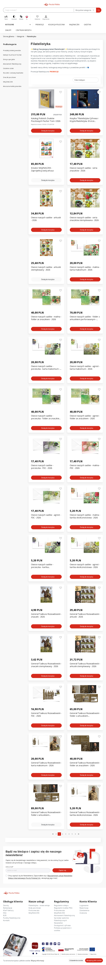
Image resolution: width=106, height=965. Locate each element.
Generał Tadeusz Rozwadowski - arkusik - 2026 (85, 615)
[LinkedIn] (51, 944)
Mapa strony (93, 954)
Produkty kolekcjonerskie (12, 50)
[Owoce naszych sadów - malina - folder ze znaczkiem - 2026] (46, 297)
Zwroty (6, 905)
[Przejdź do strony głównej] (51, 4)
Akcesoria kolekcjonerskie (12, 86)
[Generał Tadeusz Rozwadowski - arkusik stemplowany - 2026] (85, 644)
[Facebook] (43, 944)
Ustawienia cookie (76, 960)
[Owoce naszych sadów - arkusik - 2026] (46, 198)
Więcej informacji (37, 960)
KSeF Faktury (8, 910)
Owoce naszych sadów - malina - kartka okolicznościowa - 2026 (85, 516)
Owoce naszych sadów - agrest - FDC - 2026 (46, 516)
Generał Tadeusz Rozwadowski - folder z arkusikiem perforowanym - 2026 (85, 714)
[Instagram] (47, 944)
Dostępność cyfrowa (62, 925)
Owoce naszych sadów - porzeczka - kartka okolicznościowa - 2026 (42, 566)
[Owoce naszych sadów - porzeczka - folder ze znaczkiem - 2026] (46, 396)
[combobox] (85, 10)
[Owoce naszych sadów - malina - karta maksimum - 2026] (85, 247)
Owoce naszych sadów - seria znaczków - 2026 (83, 169)
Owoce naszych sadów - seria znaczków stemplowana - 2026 (84, 219)
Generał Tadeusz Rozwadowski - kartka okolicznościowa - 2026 (85, 813)
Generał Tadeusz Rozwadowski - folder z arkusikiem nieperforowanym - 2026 (46, 814)
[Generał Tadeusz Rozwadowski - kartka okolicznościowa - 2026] (85, 792)
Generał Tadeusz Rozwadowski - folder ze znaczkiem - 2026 (85, 764)
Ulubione (83, 913)
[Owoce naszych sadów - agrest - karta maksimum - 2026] (85, 346)
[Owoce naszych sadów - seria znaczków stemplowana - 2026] (85, 198)
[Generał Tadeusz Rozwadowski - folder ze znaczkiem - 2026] (85, 743)
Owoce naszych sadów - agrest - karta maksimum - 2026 (85, 367)
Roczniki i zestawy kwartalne (13, 73)
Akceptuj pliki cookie (94, 960)
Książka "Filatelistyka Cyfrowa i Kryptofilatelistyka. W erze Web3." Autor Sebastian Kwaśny (85, 120)
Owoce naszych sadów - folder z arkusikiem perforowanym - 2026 (85, 318)
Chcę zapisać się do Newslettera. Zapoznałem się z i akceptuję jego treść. (40, 877)
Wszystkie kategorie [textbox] (83, 10)
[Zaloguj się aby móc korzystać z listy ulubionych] (61, 92)
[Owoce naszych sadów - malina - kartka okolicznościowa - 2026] (85, 495)
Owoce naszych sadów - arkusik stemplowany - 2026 (46, 268)
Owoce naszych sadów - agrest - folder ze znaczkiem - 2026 (85, 417)
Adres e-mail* (9, 867)
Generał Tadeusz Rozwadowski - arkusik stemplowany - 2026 (85, 665)
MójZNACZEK (8, 82)
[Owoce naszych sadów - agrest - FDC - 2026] (46, 495)
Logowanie (84, 905)
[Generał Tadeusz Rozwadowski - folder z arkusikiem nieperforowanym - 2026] (46, 792)
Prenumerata (34, 910)
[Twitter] (55, 944)
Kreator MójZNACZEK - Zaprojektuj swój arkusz (42, 169)
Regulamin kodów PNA (63, 908)
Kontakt (6, 920)
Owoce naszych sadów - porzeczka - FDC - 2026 (42, 466)
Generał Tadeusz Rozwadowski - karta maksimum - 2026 (46, 764)
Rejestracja (84, 908)
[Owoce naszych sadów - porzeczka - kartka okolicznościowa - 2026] (46, 545)
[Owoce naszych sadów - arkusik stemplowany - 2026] (46, 247)
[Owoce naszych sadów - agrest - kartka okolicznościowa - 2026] (85, 545)
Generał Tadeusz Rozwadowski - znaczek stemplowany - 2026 (46, 665)
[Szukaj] (98, 10)
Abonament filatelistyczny (12, 64)
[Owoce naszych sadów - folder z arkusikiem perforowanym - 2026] (85, 297)
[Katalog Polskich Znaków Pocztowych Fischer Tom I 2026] (46, 98)
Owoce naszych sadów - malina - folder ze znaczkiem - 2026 (46, 318)
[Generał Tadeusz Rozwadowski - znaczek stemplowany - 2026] (46, 644)
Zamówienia (84, 910)
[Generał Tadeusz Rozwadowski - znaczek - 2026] (46, 594)
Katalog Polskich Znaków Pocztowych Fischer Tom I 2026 (45, 119)
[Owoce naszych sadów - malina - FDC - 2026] (85, 445)
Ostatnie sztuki (8, 68)
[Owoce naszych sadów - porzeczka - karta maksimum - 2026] (46, 346)
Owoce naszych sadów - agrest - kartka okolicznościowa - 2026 (85, 566)
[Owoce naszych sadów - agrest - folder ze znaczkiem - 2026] (85, 396)
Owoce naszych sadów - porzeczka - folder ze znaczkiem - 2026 (46, 417)
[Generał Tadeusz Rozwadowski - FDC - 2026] (46, 693)
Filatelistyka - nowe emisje (39, 905)
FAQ (4, 913)
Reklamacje (7, 908)
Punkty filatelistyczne (11, 918)
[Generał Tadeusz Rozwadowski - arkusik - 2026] (85, 594)
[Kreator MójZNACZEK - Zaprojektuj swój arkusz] (46, 148)
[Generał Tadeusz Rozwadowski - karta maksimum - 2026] (46, 743)
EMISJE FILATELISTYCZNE (12, 55)
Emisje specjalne (9, 59)
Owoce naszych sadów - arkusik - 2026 (46, 219)
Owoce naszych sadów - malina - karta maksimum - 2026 (85, 268)
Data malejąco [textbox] (79, 80)
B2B (4, 915)
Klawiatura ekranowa (83, 954)
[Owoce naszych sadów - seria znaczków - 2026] (85, 148)
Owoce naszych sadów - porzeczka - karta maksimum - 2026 (45, 367)
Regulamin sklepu (61, 905)
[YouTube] (59, 944)
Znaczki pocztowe (9, 77)
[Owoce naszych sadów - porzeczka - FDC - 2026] (46, 445)
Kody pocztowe (35, 908)
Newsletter (58, 923)
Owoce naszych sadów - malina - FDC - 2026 (85, 466)
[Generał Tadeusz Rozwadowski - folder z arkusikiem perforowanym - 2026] (85, 693)
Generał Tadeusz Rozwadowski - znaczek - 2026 (46, 615)
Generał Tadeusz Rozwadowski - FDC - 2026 (46, 714)
